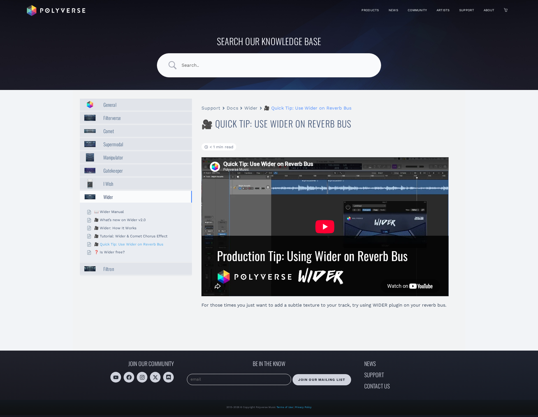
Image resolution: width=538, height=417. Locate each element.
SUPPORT (374, 374)
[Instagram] (142, 377)
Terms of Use (285, 407)
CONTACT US (377, 386)
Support (211, 108)
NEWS (370, 363)
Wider (251, 108)
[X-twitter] (155, 377)
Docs (232, 108)
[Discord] (168, 377)
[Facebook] (129, 377)
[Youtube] (115, 377)
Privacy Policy (303, 407)
